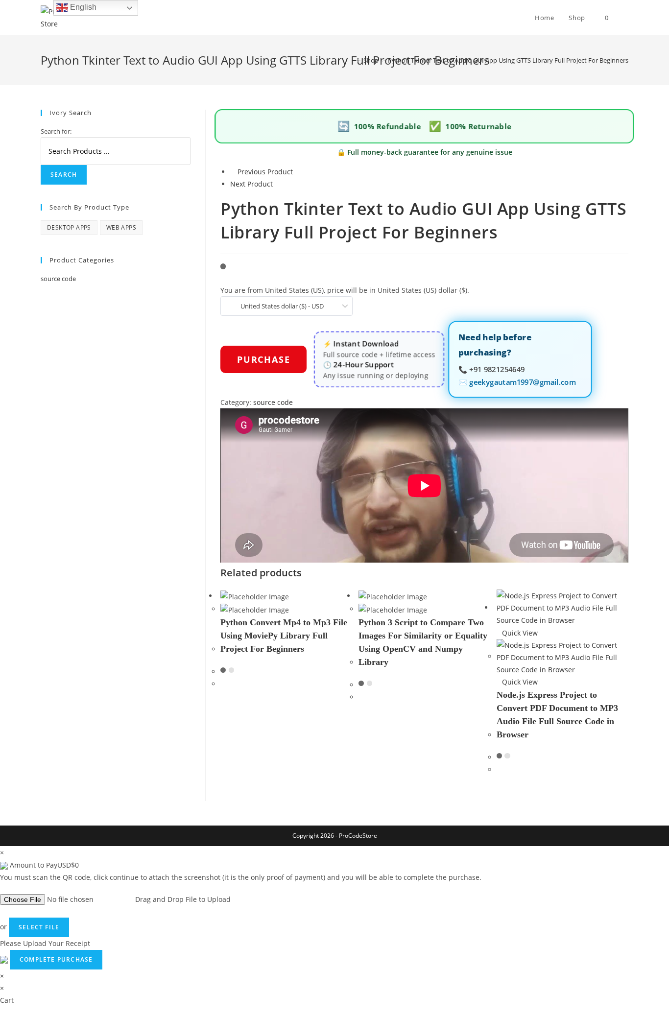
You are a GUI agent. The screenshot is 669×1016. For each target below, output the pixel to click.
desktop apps (69, 227)
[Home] (351, 60)
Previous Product (265, 171)
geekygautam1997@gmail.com (522, 381)
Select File (39, 927)
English (82, 7)
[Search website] (626, 17)
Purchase (263, 359)
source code (273, 402)
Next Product (251, 184)
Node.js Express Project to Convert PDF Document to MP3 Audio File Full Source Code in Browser (557, 714)
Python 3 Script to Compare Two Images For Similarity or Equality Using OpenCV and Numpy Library (422, 642)
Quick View (520, 633)
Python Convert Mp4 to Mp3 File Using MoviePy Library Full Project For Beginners (283, 635)
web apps (121, 227)
